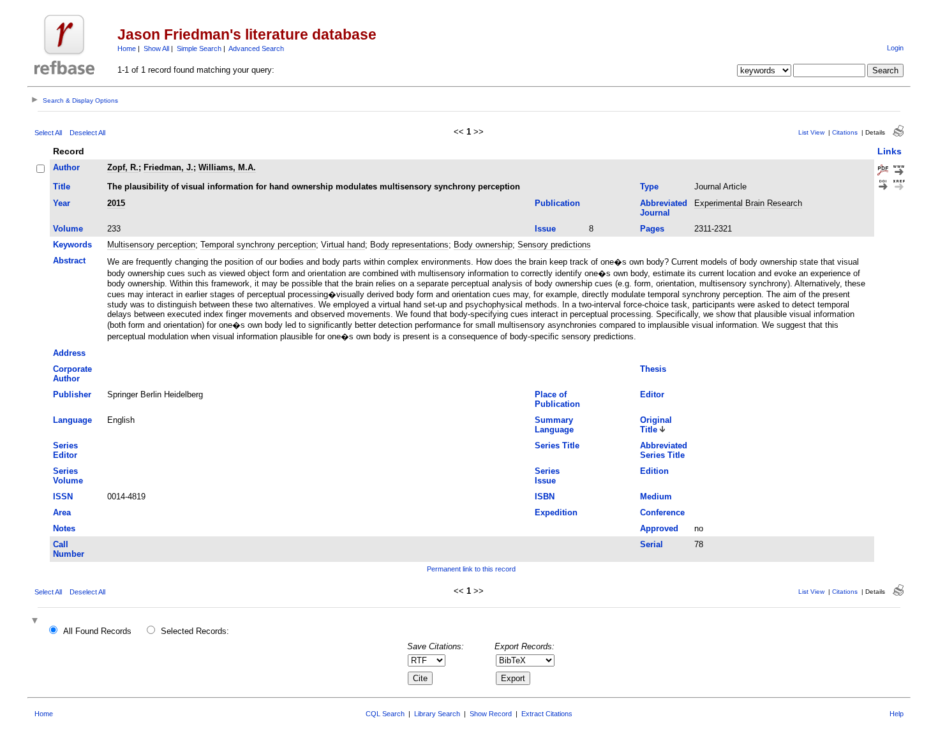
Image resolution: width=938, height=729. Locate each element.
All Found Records (97, 631)
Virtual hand (343, 244)
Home (126, 48)
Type (649, 186)
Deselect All (87, 132)
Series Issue (547, 475)
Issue (545, 228)
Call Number (68, 549)
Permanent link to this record (471, 569)
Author (66, 167)
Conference (662, 512)
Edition (654, 471)
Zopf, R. (122, 167)
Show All (156, 48)
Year (61, 203)
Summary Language (554, 424)
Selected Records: (195, 631)
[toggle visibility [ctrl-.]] (36, 621)
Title (61, 186)
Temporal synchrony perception (258, 244)
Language (72, 420)
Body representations (409, 244)
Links (889, 151)
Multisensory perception (151, 244)
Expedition (556, 512)
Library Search (437, 714)
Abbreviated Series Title (663, 450)
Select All (48, 132)
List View (811, 132)
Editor (652, 394)
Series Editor (65, 450)
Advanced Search (256, 48)
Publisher (72, 394)
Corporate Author (72, 373)
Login (895, 48)
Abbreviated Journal (663, 207)
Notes (64, 528)
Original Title (656, 424)
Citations (845, 132)
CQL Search (385, 714)
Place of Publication (557, 399)
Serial (651, 544)
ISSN (63, 496)
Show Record (491, 714)
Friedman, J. (168, 167)
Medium (656, 496)
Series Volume (68, 475)
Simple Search (199, 48)
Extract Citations (546, 714)
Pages (652, 228)
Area (62, 512)
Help (897, 714)
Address (69, 353)
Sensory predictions (554, 244)
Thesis (653, 369)
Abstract (69, 260)
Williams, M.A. (227, 167)
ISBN (545, 496)
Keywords (72, 244)
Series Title (557, 445)
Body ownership (483, 244)
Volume (68, 228)
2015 (116, 203)
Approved (659, 528)
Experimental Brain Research (748, 203)
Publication (557, 203)
